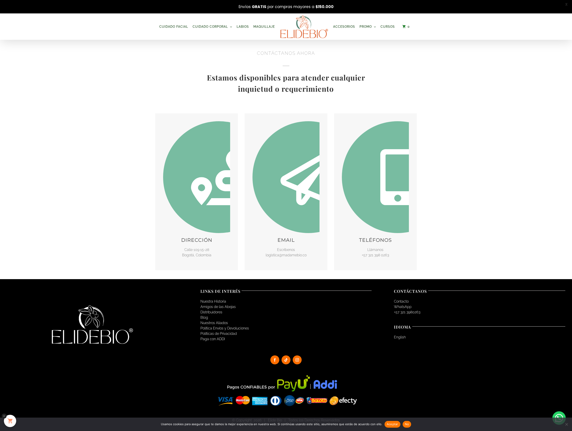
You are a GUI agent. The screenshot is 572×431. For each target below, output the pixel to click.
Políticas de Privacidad (218, 333)
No (407, 424)
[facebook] (274, 359)
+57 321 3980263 (407, 312)
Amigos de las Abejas (218, 307)
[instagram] (297, 359)
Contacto (401, 301)
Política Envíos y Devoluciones (224, 328)
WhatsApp (403, 307)
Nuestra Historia (213, 301)
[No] (566, 424)
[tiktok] (286, 359)
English (400, 337)
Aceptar (392, 424)
